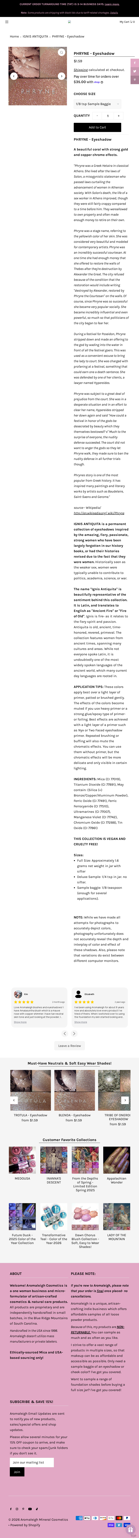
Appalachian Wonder (116, 1180)
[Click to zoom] (61, 52)
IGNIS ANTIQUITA (35, 36)
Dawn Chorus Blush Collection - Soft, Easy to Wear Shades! (85, 1241)
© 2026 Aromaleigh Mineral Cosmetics (38, 1520)
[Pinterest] (23, 1509)
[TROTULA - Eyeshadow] (30, 1090)
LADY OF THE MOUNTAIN (116, 1237)
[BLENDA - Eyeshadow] (74, 1090)
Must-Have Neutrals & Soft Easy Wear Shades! (69, 1063)
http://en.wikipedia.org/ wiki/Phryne (99, 513)
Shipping (81, 70)
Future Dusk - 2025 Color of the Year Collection (22, 1239)
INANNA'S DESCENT (54, 1180)
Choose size (85, 94)
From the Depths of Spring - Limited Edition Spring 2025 (85, 1184)
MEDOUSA (22, 1178)
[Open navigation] (14, 21)
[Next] (61, 76)
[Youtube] (30, 1509)
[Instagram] (17, 1509)
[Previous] (14, 76)
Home (14, 36)
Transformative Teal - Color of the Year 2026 (53, 1239)
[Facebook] (11, 1509)
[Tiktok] (37, 1509)
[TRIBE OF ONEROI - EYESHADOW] (118, 1090)
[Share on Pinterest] (135, 80)
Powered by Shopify (25, 1525)
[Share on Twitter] (135, 71)
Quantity (82, 116)
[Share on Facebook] (135, 63)
